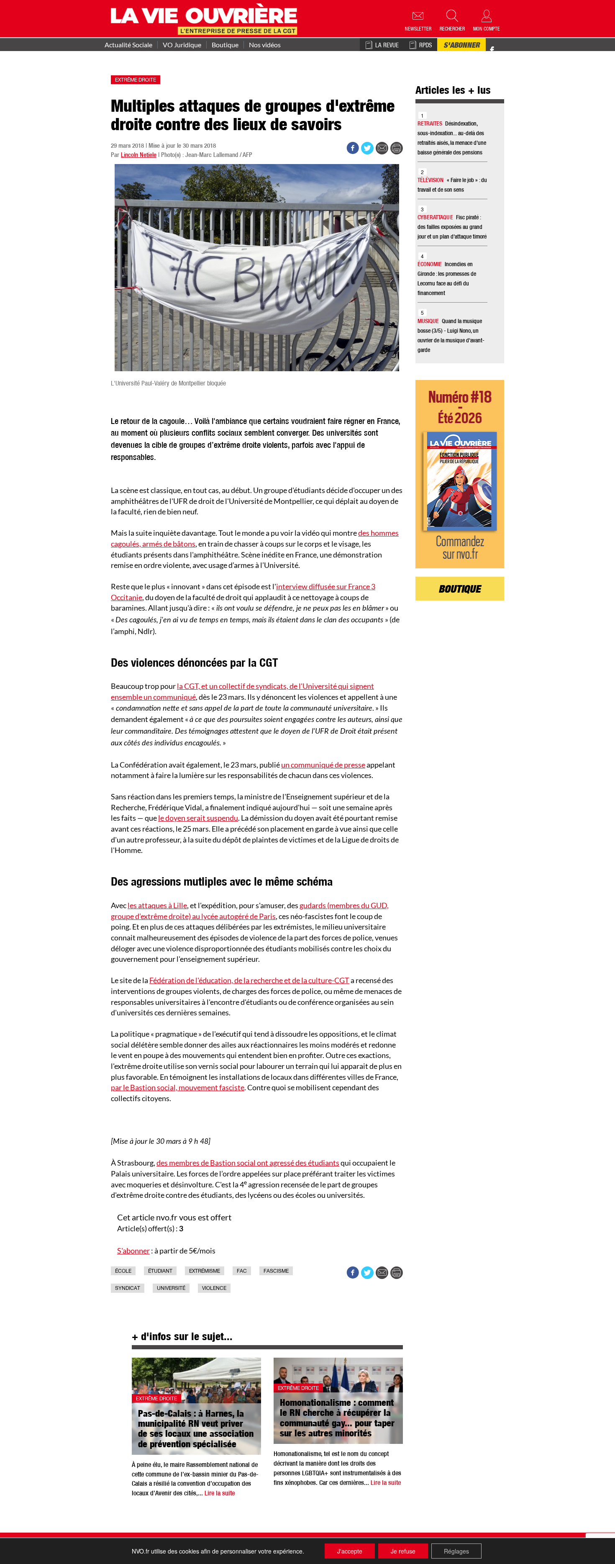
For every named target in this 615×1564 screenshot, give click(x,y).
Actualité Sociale (128, 45)
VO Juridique (182, 45)
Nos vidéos (265, 45)
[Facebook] (492, 50)
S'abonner (461, 46)
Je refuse (403, 1551)
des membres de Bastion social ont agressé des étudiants (247, 1162)
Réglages (456, 1551)
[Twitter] (500, 46)
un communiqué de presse (323, 764)
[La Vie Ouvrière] (206, 18)
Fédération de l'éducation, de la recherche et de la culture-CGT (249, 980)
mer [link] (378, 608)
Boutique (225, 45)
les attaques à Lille (157, 905)
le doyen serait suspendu (198, 817)
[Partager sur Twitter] (367, 148)
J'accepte (349, 1551)
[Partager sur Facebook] (352, 148)
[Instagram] (506, 50)
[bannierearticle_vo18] (460, 474)
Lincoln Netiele (138, 155)
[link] (323, 764)
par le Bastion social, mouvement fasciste (177, 1087)
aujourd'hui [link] (291, 807)
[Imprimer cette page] (396, 148)
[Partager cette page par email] (382, 148)
